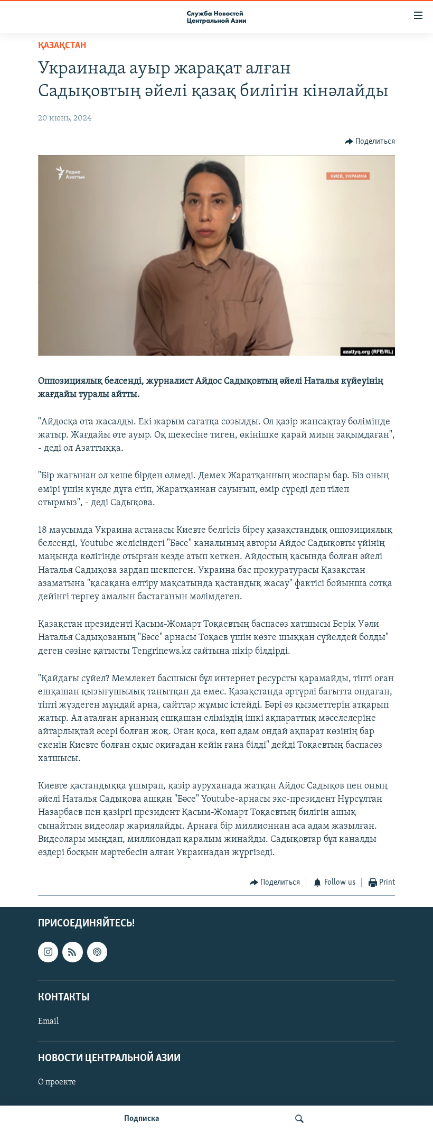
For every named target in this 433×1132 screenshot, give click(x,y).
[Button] (370, 142)
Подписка (141, 1119)
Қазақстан (62, 46)
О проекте (57, 1082)
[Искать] (299, 1119)
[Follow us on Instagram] (48, 952)
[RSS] (72, 952)
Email (48, 1021)
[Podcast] (97, 952)
